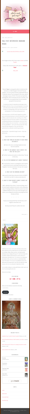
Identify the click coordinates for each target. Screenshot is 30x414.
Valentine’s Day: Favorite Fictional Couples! (10, 336)
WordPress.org (5, 400)
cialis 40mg (9, 92)
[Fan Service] (26, 366)
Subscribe (5, 292)
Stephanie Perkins (6, 359)
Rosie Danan (5, 364)
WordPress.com (15, 411)
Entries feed (4, 393)
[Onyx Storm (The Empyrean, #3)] (26, 377)
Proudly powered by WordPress (11, 410)
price (9, 91)
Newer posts (24, 214)
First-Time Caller (5, 368)
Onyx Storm (4, 373)
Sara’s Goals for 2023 (6, 349)
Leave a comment (13, 47)
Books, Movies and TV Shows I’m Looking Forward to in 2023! (14, 344)
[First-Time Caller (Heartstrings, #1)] (26, 371)
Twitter (14, 62)
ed (22, 65)
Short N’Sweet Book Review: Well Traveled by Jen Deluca (13, 339)
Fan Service (4, 363)
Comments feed (5, 397)
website (22, 60)
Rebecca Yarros (5, 375)
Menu (16, 31)
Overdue (4, 358)
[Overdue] (26, 361)
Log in (3, 390)
